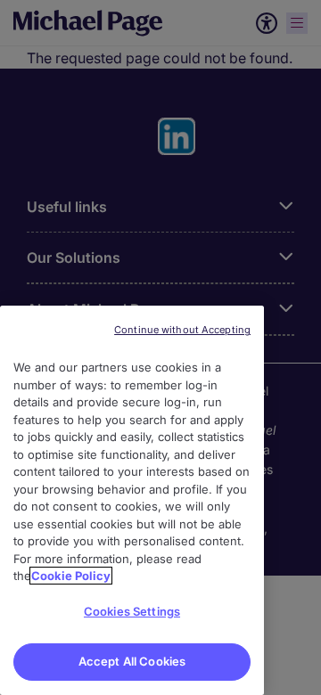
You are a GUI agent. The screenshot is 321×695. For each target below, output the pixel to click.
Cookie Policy (71, 575)
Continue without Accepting (182, 329)
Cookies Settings (132, 611)
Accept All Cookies (131, 661)
